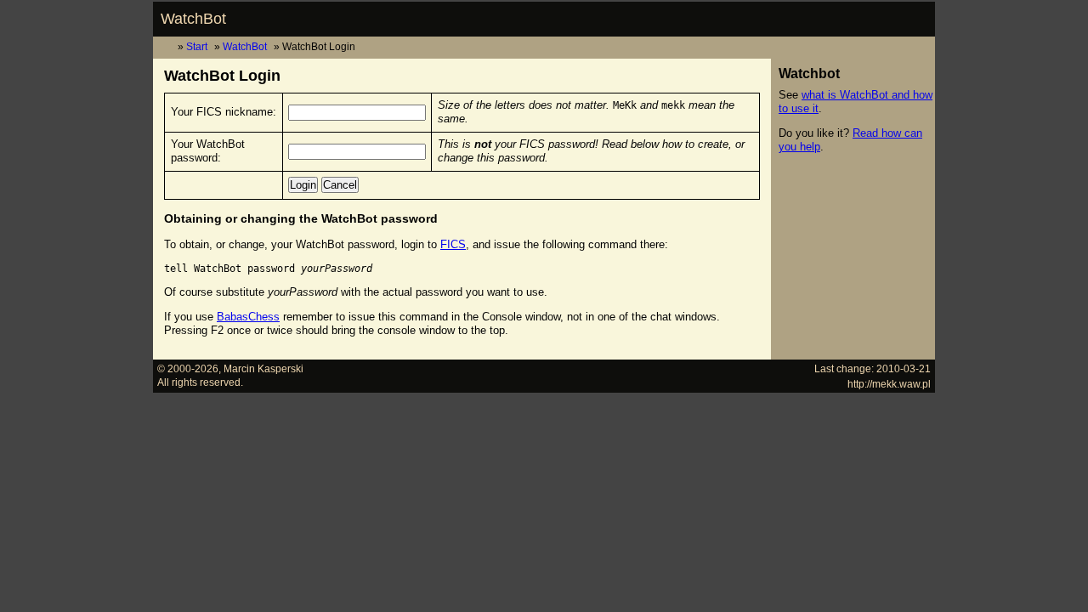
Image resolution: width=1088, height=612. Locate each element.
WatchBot (193, 18)
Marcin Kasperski (263, 368)
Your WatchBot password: (208, 151)
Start (196, 46)
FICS (453, 244)
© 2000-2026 (187, 368)
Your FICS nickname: (223, 111)
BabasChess (248, 316)
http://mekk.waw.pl (889, 383)
